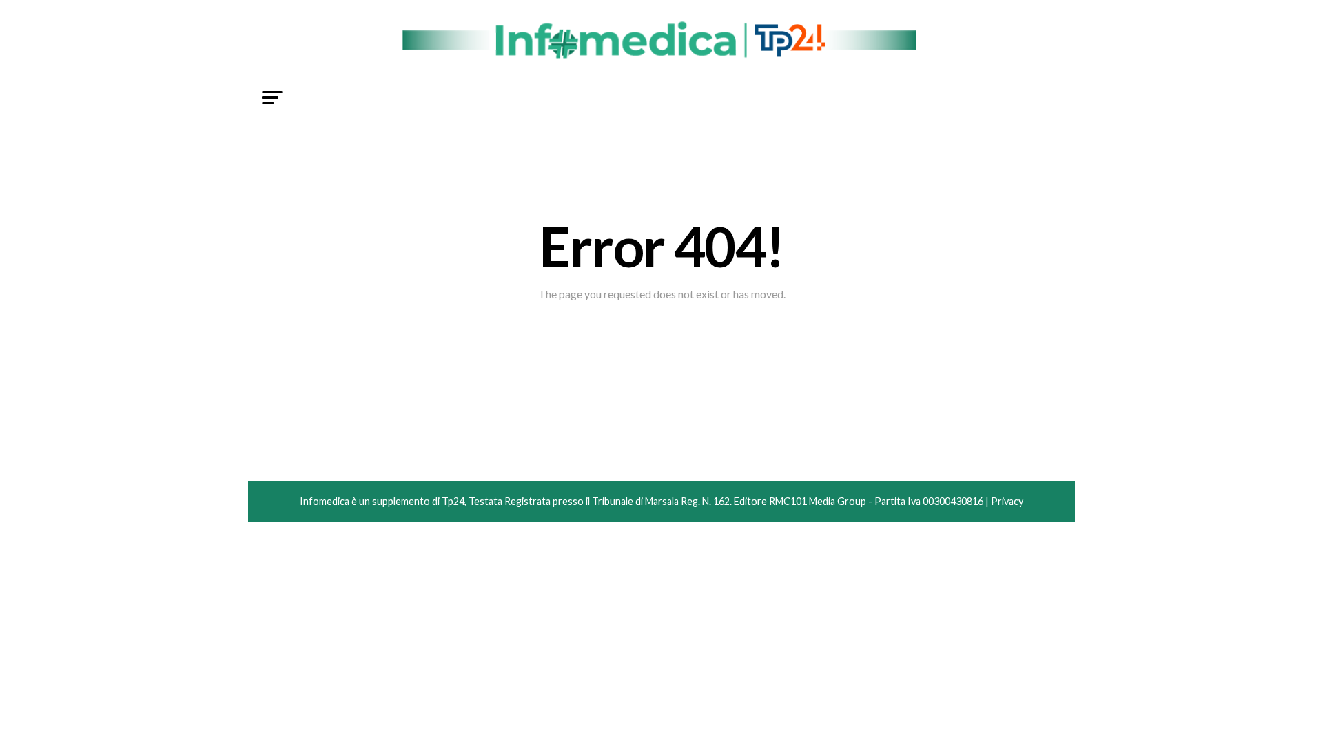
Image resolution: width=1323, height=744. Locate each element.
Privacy (1007, 501)
